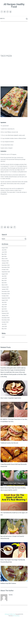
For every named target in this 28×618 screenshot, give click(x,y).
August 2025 (5, 274)
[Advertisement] (14, 38)
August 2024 (5, 300)
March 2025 (4, 285)
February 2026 (5, 260)
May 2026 (4, 254)
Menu (3, 18)
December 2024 (6, 291)
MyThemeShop (16, 615)
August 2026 (5, 247)
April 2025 (4, 282)
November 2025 (6, 267)
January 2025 (5, 289)
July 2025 (4, 276)
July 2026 (4, 250)
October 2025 (5, 269)
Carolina (11, 594)
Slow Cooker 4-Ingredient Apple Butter (11, 398)
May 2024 (4, 306)
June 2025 (4, 278)
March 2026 (4, 258)
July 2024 (4, 302)
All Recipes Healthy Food (14, 5)
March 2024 (4, 311)
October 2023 (5, 322)
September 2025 (6, 271)
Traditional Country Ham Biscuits (9, 443)
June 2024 (4, 304)
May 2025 (4, 280)
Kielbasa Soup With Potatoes (8, 583)
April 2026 (4, 256)
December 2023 (6, 317)
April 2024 (4, 309)
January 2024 (5, 315)
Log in (3, 337)
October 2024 (5, 295)
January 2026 (5, 263)
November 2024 (6, 293)
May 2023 (4, 328)
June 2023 (4, 326)
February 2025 (5, 287)
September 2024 (6, 298)
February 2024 (5, 313)
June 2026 (4, 252)
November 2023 (6, 320)
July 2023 (4, 324)
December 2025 (6, 265)
